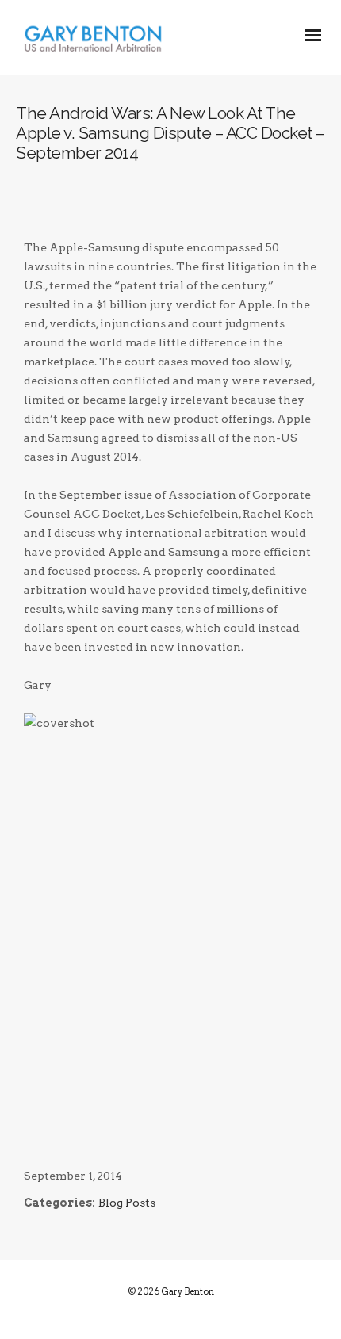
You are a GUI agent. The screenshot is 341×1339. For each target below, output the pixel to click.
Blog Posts (126, 1202)
